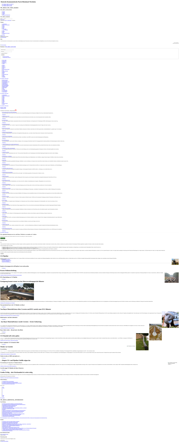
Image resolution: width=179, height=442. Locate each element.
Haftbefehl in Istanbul (5, 204)
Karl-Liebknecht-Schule (5, 69)
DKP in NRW (4, 60)
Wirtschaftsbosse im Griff (6, 180)
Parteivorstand (4, 87)
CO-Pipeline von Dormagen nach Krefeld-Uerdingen (10, 382)
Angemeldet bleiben (4, 53)
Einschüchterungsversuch (6, 124)
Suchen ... (1, 18)
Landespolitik (9, 20)
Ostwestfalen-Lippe (5, 74)
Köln (3, 70)
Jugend (3, 27)
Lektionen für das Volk (5, 224)
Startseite (3, 11)
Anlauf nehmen (4, 212)
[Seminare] (4, 434)
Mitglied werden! (4, 86)
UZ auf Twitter (4, 91)
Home (6, 20)
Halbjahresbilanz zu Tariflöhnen (7, 156)
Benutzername (3, 49)
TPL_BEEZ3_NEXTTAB (4, 78)
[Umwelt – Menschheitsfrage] (23, 417)
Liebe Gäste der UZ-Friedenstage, (7, 136)
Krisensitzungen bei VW (6, 164)
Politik (3, 30)
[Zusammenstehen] (3, 37)
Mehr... (33, 236)
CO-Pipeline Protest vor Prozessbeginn (8, 381)
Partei (3, 32)
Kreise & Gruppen (5, 103)
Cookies (3, 63)
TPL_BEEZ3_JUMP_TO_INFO (7, 5)
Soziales (3, 31)
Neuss (3, 73)
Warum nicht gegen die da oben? (7, 228)
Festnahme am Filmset (5, 192)
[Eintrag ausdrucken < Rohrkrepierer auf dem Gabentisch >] (4, 319)
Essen (3, 68)
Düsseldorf (3, 67)
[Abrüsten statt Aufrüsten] (4, 441)
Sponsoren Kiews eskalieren (6, 188)
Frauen (3, 25)
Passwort (2, 51)
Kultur (3, 28)
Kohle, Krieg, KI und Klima (6, 208)
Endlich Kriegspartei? (5, 176)
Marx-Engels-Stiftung (5, 85)
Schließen (2, 253)
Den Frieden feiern (5, 120)
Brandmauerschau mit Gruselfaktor (7, 172)
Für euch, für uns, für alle (6, 128)
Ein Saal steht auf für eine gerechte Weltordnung (9, 112)
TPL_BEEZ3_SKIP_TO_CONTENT (8, 4)
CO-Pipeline (6, 29)
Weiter (3, 395)
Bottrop (3, 65)
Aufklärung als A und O (5, 116)
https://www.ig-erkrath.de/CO (6, 261)
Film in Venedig (4, 200)
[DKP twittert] (2, 35)
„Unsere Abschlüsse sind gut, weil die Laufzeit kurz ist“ (10, 144)
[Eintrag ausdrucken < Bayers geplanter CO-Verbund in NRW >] (4, 344)
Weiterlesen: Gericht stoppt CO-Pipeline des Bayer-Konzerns (9, 377)
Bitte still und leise (5, 220)
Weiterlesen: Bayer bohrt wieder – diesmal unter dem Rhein (9, 340)
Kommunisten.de (4, 82)
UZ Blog (3, 89)
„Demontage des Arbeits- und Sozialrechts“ (8, 148)
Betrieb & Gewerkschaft (5, 24)
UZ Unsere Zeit (4, 90)
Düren (3, 66)
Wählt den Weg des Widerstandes (7, 132)
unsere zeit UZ (4, 62)
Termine (3, 12)
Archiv (3, 14)
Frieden (3, 26)
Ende (3, 396)
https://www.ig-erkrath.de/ (6, 259)
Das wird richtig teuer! (5, 140)
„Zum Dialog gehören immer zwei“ (7, 168)
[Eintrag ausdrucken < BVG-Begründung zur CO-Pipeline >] (4, 279)
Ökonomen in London (5, 196)
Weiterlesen (4, 114)
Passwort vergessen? (6, 56)
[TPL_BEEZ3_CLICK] (10, 46)
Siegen (3, 75)
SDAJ (3, 88)
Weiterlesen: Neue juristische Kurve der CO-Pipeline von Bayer (9, 315)
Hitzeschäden (4, 160)
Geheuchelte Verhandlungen (6, 184)
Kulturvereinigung (5, 84)
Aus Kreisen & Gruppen (5, 33)
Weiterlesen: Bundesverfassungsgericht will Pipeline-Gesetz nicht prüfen (11, 275)
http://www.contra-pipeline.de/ (6, 260)
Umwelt (3, 104)
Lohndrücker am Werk (5, 152)
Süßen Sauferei (4, 216)
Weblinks (3, 13)
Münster (3, 72)
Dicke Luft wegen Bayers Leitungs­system (8, 383)
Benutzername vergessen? (7, 57)
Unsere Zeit (3, 107)
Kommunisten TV (5, 83)
